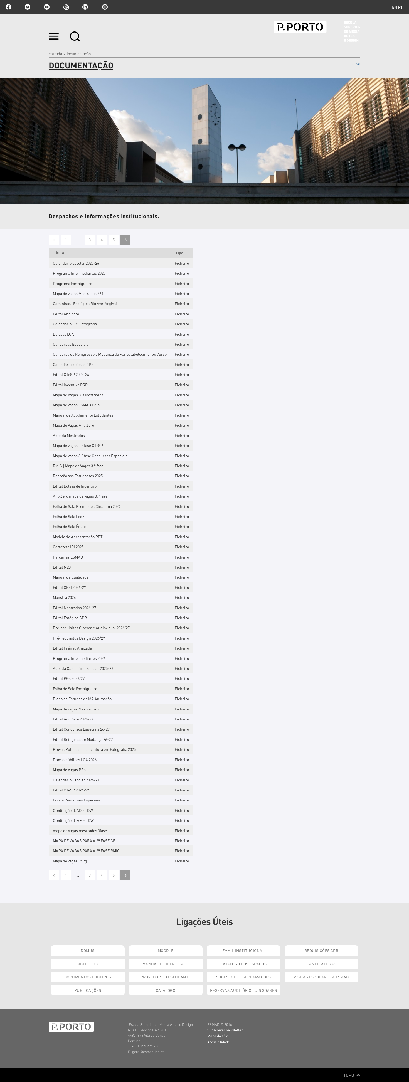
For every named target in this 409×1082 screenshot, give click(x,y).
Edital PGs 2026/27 (69, 678)
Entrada (55, 53)
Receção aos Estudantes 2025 (78, 475)
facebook (8, 7)
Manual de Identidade (165, 963)
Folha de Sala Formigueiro (75, 688)
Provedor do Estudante (166, 976)
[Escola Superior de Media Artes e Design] (317, 31)
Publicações (87, 990)
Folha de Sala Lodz (68, 516)
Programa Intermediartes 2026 (79, 658)
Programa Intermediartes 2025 (79, 273)
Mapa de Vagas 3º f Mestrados (78, 394)
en (394, 6)
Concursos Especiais (70, 343)
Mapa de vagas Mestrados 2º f (78, 293)
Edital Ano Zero (66, 313)
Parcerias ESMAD (68, 556)
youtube (47, 7)
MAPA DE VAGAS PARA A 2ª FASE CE (84, 840)
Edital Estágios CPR (70, 617)
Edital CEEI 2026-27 (69, 587)
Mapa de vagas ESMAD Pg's (76, 404)
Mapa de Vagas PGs (69, 769)
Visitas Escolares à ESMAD (321, 976)
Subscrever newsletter (225, 1029)
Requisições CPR (321, 950)
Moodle (166, 950)
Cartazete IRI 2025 (68, 546)
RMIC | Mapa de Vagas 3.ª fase (78, 465)
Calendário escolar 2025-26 (76, 262)
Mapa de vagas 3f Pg (70, 860)
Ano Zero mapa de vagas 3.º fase (80, 495)
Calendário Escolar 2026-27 (76, 779)
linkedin (85, 7)
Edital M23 (62, 566)
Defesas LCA (63, 333)
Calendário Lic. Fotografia (75, 323)
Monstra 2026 (64, 597)
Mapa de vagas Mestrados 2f (76, 708)
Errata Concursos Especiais (76, 799)
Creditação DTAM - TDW (73, 820)
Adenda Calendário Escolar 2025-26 (83, 668)
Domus (87, 950)
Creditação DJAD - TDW (73, 810)
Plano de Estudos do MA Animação (82, 698)
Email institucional (243, 950)
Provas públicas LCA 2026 (75, 759)
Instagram (104, 7)
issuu (66, 7)
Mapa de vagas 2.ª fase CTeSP (78, 445)
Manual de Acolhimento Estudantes (83, 414)
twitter (27, 7)
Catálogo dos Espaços (243, 963)
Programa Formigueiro (72, 283)
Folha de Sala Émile (69, 526)
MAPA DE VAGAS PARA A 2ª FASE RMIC (86, 850)
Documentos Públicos (87, 976)
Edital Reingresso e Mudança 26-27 (83, 739)
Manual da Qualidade (70, 576)
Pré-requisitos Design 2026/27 (79, 637)
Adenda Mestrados (69, 435)
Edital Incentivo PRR (70, 384)
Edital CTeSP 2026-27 (71, 789)
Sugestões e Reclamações (243, 976)
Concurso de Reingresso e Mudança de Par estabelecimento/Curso (110, 353)
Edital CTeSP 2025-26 (71, 374)
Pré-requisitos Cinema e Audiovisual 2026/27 (91, 627)
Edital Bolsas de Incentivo (75, 485)
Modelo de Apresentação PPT (78, 536)
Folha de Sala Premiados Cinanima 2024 (86, 506)
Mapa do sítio (217, 1035)
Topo (349, 1075)
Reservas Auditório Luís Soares (243, 990)
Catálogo (165, 990)
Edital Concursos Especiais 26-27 (81, 728)
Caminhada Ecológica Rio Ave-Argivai (85, 303)
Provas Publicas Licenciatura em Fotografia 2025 (94, 749)
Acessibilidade (218, 1041)
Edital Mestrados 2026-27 (74, 607)
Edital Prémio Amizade (72, 647)
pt (400, 6)
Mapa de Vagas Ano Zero (73, 424)
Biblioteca (87, 963)
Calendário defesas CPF (73, 364)
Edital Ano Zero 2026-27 (73, 718)
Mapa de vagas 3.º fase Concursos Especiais (90, 455)
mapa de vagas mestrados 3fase (80, 830)
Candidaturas (321, 963)
